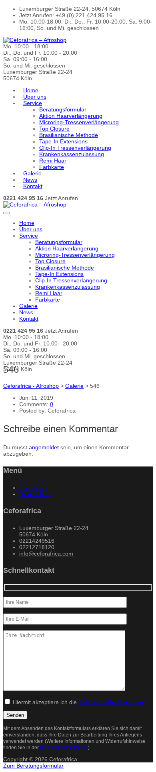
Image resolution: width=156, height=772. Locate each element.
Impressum (33, 487)
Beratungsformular (62, 109)
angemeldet (44, 447)
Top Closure (54, 128)
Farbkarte (51, 167)
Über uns (34, 96)
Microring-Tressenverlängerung (79, 122)
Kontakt (32, 186)
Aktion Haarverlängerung (70, 116)
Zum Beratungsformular (33, 765)
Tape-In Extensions (63, 141)
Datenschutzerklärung (64, 747)
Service (32, 103)
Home (30, 90)
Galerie (32, 173)
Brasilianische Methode (68, 135)
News (30, 180)
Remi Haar (52, 160)
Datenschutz (35, 494)
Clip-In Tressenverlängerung (75, 148)
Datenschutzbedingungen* (111, 702)
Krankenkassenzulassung (71, 154)
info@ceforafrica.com (46, 553)
